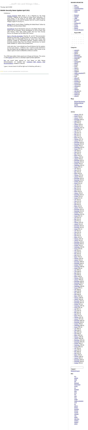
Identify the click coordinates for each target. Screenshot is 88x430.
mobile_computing (78, 73)
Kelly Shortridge (78, 106)
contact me (77, 10)
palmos (76, 78)
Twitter (76, 11)
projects (76, 83)
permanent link (16, 71)
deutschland (77, 56)
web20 (75, 89)
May (75, 134)
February (76, 114)
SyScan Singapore (12, 15)
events (76, 58)
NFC (75, 21)
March (75, 137)
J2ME (75, 18)
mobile (76, 71)
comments (10, 71)
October (76, 126)
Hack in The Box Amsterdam (15, 36)
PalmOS (76, 16)
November (76, 119)
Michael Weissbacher (79, 101)
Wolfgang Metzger (78, 103)
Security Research (78, 29)
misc (75, 70)
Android (76, 26)
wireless (76, 94)
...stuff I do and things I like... (24, 4)
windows (76, 92)
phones (76, 79)
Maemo (76, 28)
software (76, 86)
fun (75, 60)
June (75, 121)
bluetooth (76, 55)
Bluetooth (76, 15)
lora (75, 66)
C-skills (76, 104)
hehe (75, 63)
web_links (76, 91)
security (76, 84)
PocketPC (76, 20)
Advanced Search (75, 371)
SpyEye (10, 57)
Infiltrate (9, 24)
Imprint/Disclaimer (78, 8)
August (76, 116)
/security (5, 71)
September (77, 127)
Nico (5, 60)
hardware (76, 61)
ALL (75, 376)
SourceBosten (10, 29)
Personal (76, 7)
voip (75, 88)
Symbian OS (77, 23)
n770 (75, 74)
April (75, 122)
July (75, 131)
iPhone (76, 25)
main (75, 68)
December (76, 142)
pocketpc (76, 81)
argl (75, 53)
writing (75, 96)
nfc (75, 76)
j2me (75, 65)
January (76, 118)
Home (75, 5)
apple (75, 52)
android (76, 50)
